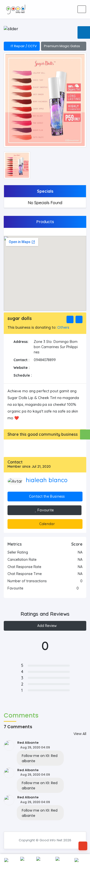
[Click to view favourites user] (81, 588)
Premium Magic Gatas (62, 46)
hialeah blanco (47, 480)
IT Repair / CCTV (23, 46)
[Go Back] (82, 846)
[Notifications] (51, 9)
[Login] (60, 9)
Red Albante (27, 742)
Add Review (46, 625)
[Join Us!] (70, 9)
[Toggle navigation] (81, 9)
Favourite (45, 510)
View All (80, 733)
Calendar (46, 524)
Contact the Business (46, 496)
